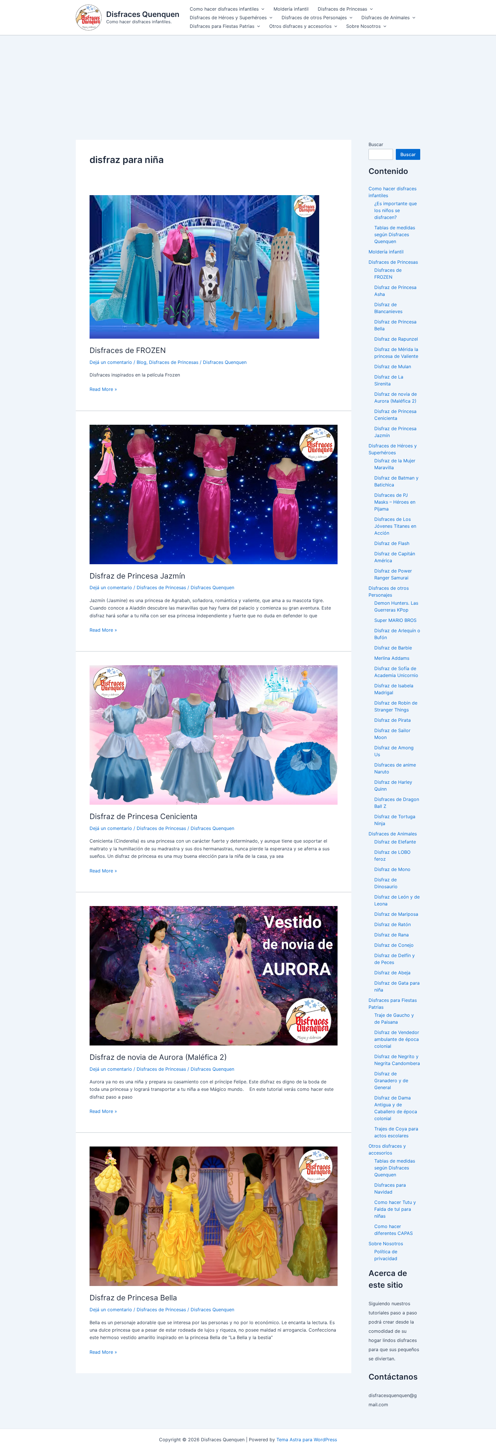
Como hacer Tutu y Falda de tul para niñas (395, 1209)
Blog (141, 362)
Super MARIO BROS (395, 620)
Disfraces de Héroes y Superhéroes (228, 17)
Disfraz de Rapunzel (396, 339)
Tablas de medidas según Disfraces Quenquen (394, 234)
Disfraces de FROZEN (128, 350)
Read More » (103, 389)
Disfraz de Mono (392, 869)
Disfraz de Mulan (392, 366)
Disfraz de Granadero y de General (391, 1080)
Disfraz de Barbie (393, 648)
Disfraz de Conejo (394, 945)
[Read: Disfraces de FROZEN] (204, 266)
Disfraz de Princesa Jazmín (137, 575)
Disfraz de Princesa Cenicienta (143, 816)
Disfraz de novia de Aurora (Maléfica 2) (158, 1057)
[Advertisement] (248, 78)
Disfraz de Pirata (392, 720)
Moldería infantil (291, 9)
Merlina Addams (391, 658)
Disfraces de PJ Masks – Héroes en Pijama (394, 502)
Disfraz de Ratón (392, 924)
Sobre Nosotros (363, 26)
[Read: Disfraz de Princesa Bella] (214, 1216)
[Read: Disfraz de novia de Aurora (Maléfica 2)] (214, 975)
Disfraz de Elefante (395, 842)
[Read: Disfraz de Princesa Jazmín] (214, 494)
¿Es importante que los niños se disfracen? (395, 210)
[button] (261, 9)
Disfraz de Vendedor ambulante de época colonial (396, 1039)
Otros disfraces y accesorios (300, 26)
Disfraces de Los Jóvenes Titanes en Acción (395, 526)
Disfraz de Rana (391, 935)
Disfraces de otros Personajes (314, 17)
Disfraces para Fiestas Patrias (222, 26)
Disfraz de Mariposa (396, 914)
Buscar (376, 144)
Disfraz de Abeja (392, 972)
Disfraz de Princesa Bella (133, 1297)
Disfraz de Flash (391, 543)
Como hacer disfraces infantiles (224, 9)
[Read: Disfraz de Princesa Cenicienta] (214, 735)
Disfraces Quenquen (142, 14)
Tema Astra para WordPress (306, 1439)
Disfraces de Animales (385, 17)
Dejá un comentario (111, 362)
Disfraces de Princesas (342, 9)
